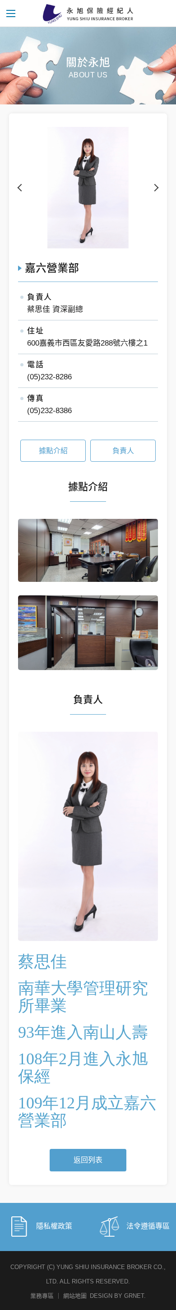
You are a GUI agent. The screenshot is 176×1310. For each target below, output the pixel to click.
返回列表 (88, 1160)
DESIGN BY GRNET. (118, 1295)
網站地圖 (75, 1295)
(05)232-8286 (49, 377)
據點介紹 (53, 451)
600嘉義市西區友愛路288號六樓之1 (87, 343)
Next (155, 188)
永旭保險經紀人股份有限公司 (88, 14)
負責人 (123, 451)
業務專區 (42, 1295)
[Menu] (11, 14)
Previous (21, 188)
